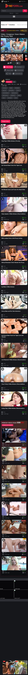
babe (11, 88)
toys (4, 97)
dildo (19, 95)
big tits (4, 90)
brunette (17, 88)
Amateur (5, 88)
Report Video (10, 70)
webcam (13, 95)
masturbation (6, 92)
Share (9, 73)
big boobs (11, 90)
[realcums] (3, 81)
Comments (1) (18, 73)
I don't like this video (11, 63)
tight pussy (14, 92)
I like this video (8, 63)
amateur (10, 97)
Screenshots (20, 70)
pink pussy (5, 95)
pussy (18, 90)
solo (16, 97)
